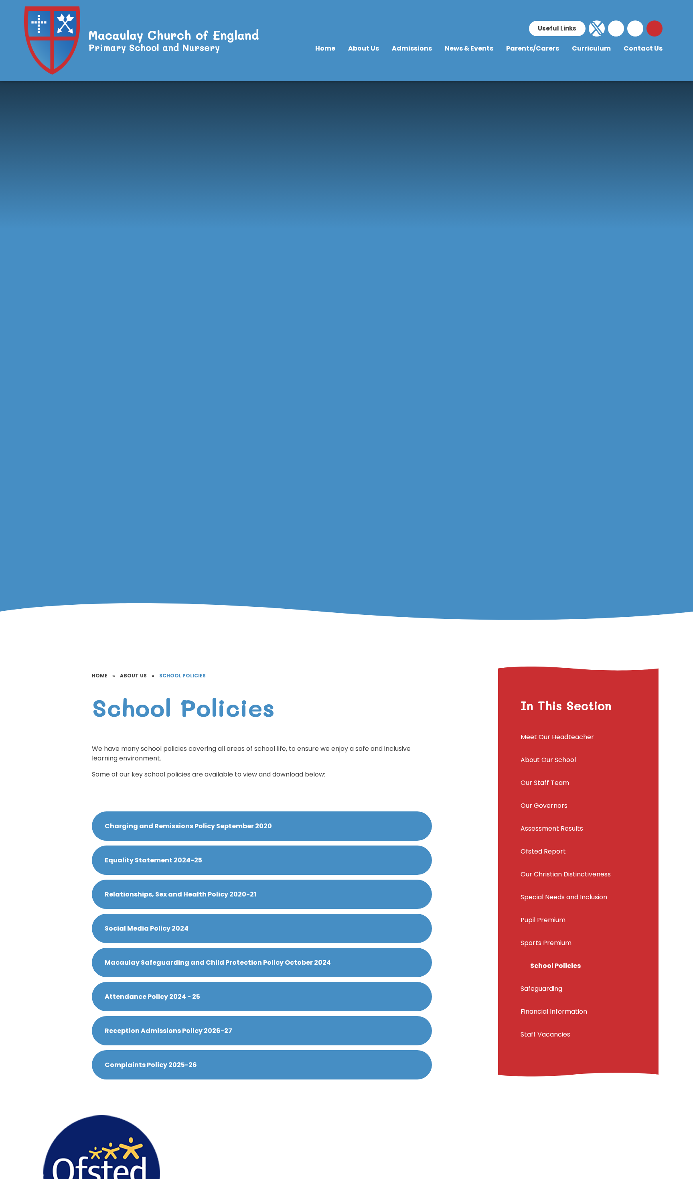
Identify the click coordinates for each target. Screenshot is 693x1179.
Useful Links (557, 28)
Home (99, 675)
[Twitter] (597, 28)
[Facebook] (616, 28)
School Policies (182, 675)
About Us (133, 675)
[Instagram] (635, 28)
